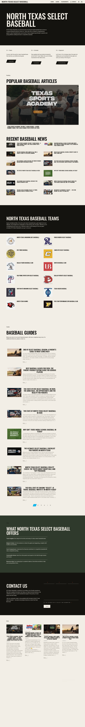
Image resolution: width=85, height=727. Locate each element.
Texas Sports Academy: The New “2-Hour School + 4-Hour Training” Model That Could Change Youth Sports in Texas (23, 127)
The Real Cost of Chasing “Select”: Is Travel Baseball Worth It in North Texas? (27, 190)
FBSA (28, 684)
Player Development (14, 699)
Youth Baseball (12, 714)
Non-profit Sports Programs (14, 690)
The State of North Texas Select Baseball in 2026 (28, 170)
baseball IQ (30, 676)
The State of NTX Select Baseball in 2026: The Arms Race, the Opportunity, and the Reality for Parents (66, 161)
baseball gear (25, 676)
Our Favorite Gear (62, 62)
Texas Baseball (18, 710)
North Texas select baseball (12, 694)
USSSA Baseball (20, 712)
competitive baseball (20, 682)
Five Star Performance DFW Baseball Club (66, 301)
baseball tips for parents (27, 678)
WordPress (46, 722)
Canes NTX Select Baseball (61, 250)
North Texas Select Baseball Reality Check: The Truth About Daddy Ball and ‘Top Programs (65, 181)
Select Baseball (12, 704)
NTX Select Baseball (13, 696)
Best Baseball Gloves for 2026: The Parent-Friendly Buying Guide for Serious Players (29, 161)
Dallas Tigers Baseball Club (25, 263)
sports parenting (9, 707)
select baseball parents (11, 706)
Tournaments (64, 2)
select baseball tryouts (29, 706)
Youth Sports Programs (12, 719)
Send (47, 606)
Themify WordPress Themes (53, 722)
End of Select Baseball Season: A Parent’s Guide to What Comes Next (66, 152)
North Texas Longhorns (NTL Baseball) (28, 237)
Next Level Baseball (23, 688)
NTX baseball (22, 694)
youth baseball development (25, 714)
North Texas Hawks (22, 301)
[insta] (82, 1)
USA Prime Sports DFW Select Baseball (28, 276)
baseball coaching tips (16, 674)
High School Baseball (12, 688)
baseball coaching (9, 674)
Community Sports (11, 682)
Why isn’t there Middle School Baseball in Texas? (65, 170)
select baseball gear (23, 704)
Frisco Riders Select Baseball (62, 237)
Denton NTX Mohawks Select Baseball (27, 289)
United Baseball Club (60, 263)
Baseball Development (13, 676)
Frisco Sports (10, 686)
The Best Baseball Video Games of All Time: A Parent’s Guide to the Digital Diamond (27, 152)
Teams (52, 2)
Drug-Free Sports (11, 684)
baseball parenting (10, 678)
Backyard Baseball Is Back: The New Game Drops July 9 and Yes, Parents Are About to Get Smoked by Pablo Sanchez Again (66, 144)
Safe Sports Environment (13, 701)
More (24, 361)
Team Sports (10, 710)
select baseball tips (21, 706)
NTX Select (28, 694)
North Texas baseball (13, 692)
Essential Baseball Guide (21, 684)
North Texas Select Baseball (33, 722)
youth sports (16, 717)
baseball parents (18, 678)
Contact (74, 2)
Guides (57, 2)
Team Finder (11, 61)
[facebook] (79, 1)
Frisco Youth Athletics (20, 686)
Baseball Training (11, 680)
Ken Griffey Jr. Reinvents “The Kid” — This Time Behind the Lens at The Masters (65, 190)
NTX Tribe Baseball (22, 250)
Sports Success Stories (19, 708)
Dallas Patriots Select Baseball (63, 276)
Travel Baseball (11, 712)
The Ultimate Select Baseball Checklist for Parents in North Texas (27, 181)
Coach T (8, 641)
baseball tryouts (20, 680)
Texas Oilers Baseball (60, 289)
